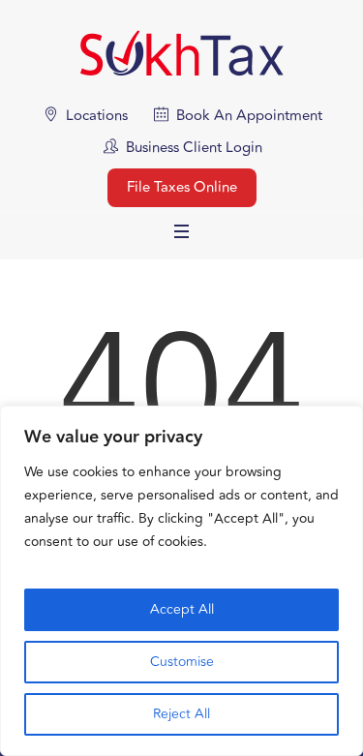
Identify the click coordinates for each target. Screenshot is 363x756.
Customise (182, 661)
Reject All (181, 714)
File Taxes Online (182, 187)
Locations (97, 116)
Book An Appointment (249, 116)
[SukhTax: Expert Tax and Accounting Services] (182, 52)
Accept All (182, 609)
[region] (181, 581)
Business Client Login (194, 147)
